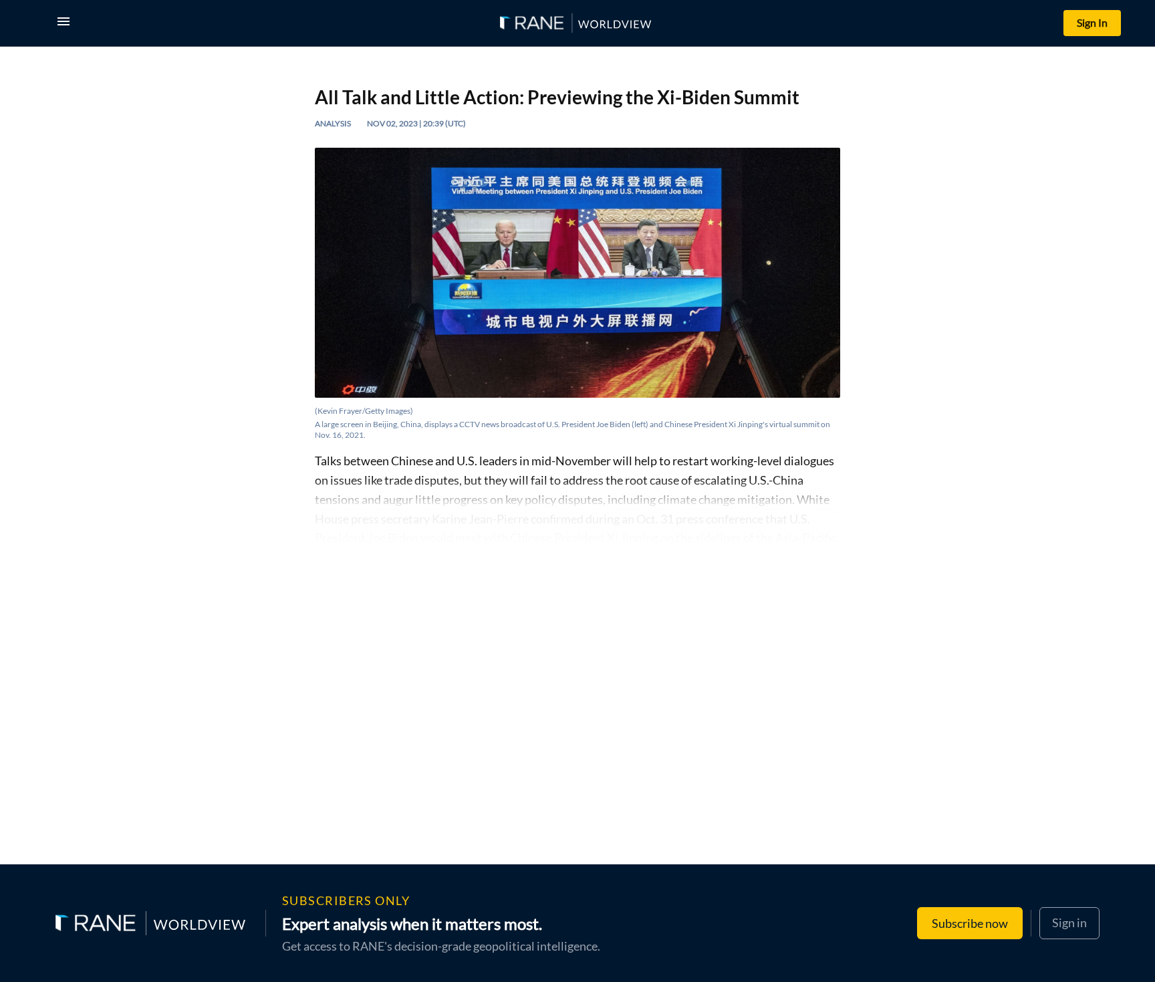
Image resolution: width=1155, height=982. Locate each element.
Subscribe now (970, 923)
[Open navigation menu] (66, 23)
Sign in (1069, 922)
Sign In (1092, 22)
